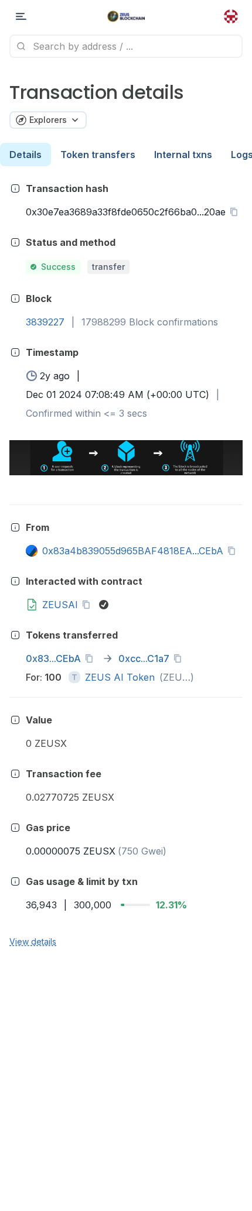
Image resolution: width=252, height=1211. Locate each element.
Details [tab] (25, 154)
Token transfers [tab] (97, 154)
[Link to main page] (126, 16)
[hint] (15, 188)
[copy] (236, 212)
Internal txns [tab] (183, 154)
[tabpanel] (126, 564)
